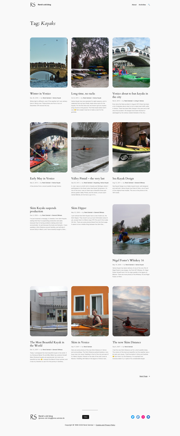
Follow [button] (86, 417)
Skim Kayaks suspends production (43, 209)
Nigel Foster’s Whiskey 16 (128, 260)
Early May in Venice (42, 178)
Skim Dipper (78, 208)
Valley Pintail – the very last (87, 178)
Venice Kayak (57, 98)
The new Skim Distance (126, 342)
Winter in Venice (40, 93)
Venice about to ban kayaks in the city (130, 95)
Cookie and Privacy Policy (105, 425)
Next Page (145, 376)
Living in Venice (139, 101)
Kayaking (97, 182)
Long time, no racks (83, 93)
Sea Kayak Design (123, 178)
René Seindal (47, 98)
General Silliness (140, 182)
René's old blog (44, 4)
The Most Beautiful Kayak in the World (47, 344)
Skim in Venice (80, 342)
